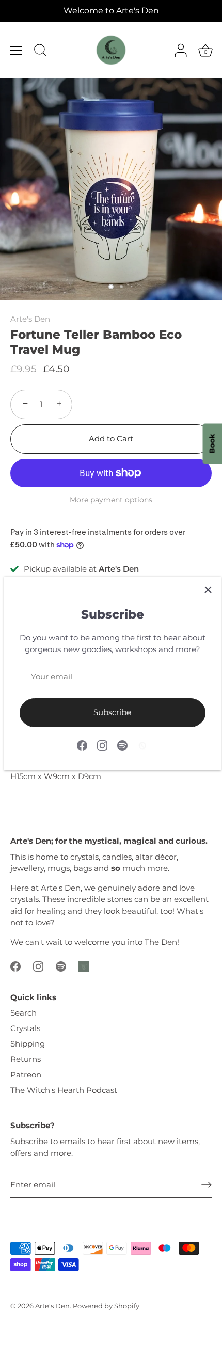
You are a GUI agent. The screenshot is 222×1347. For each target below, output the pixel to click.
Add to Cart (111, 438)
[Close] (208, 589)
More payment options (111, 500)
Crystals (25, 1028)
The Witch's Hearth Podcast (63, 1090)
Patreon (25, 1075)
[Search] (40, 51)
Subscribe (112, 712)
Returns (25, 1059)
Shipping (27, 1044)
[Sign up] (206, 1185)
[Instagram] (102, 745)
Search (23, 1013)
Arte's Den (30, 319)
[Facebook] (82, 745)
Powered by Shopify (106, 1306)
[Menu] (16, 50)
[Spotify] (122, 745)
